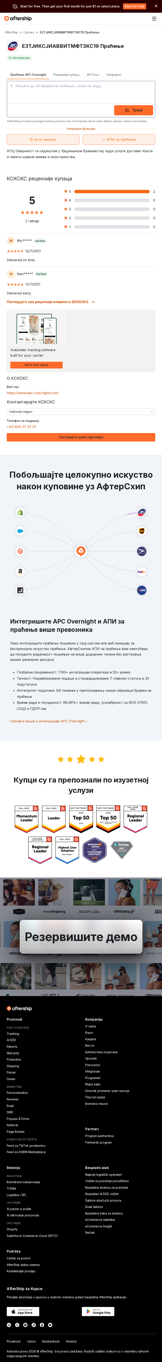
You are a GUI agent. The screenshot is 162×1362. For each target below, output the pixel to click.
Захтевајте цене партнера (81, 437)
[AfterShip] (19, 18)
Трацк (137, 110)
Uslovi (31, 1341)
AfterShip (11, 32)
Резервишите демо (81, 937)
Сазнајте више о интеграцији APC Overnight (49, 721)
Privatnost (13, 1341)
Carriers (28, 32)
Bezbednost (50, 1341)
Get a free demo (36, 365)
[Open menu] (154, 18)
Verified (40, 241)
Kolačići (71, 1341)
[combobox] (81, 411)
